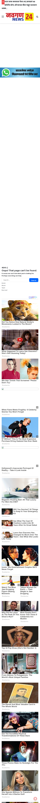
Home (3, 283)
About (4, 285)
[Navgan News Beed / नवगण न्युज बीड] (20, 16)
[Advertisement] (20, 45)
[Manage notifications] (35, 798)
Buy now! (4, 290)
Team (3, 288)
